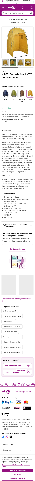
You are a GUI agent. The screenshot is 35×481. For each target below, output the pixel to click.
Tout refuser (17, 474)
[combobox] (17, 13)
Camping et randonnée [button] (10, 332)
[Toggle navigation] (3, 7)
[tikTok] (11, 437)
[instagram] (7, 437)
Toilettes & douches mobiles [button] (11, 342)
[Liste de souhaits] (27, 7)
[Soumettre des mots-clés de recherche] (30, 12)
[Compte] (23, 7)
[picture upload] (17, 262)
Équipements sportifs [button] (9, 311)
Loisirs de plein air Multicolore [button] (12, 326)
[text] (6, 108)
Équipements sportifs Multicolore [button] (12, 316)
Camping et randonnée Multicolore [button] (12, 337)
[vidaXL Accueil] (12, 7)
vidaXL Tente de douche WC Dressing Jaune (16, 76)
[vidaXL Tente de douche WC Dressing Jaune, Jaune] (17, 43)
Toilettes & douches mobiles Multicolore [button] (12, 347)
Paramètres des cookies (17, 478)
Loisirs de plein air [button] (8, 321)
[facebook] (3, 437)
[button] (5, 96)
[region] (17, 468)
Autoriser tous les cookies (17, 470)
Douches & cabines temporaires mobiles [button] (12, 352)
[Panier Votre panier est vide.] (32, 7)
